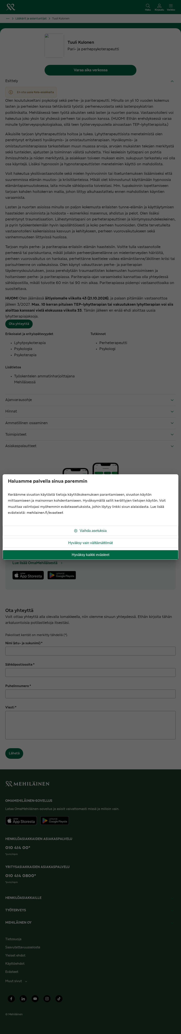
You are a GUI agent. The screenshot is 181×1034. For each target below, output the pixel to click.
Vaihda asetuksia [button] (93, 531)
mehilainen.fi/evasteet (45, 512)
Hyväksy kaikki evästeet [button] (90, 555)
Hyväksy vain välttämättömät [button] (90, 543)
